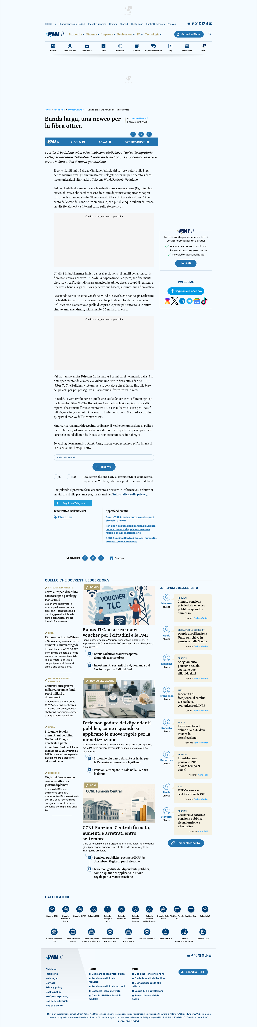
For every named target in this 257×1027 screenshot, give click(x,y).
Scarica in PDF (135, 141)
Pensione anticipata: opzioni (108, 986)
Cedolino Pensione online (150, 973)
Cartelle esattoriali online (150, 978)
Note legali (52, 978)
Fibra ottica (65, 517)
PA (139, 34)
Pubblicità (52, 973)
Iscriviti (186, 263)
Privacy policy (54, 987)
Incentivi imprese (97, 24)
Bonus (94, 587)
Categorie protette (60, 587)
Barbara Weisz (201, 618)
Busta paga (137, 24)
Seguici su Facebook (188, 291)
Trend (48, 24)
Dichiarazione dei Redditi (72, 24)
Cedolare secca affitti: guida (108, 973)
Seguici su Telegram (73, 503)
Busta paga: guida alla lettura (146, 984)
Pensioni (171, 24)
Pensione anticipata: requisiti (102, 980)
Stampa (76, 141)
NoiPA (51, 727)
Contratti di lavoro (155, 24)
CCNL (93, 785)
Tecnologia (152, 34)
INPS (180, 690)
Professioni (125, 34)
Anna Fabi (203, 775)
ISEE (180, 786)
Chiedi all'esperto (188, 843)
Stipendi (124, 24)
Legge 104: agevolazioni (149, 990)
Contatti (51, 982)
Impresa (107, 34)
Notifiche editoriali (57, 1001)
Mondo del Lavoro (102, 680)
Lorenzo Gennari (139, 118)
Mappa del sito (54, 1005)
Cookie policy (53, 992)
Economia (75, 34)
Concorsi (54, 773)
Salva (103, 141)
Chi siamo (51, 969)
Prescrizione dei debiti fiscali (146, 997)
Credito (113, 24)
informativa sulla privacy (130, 494)
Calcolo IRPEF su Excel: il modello (105, 997)
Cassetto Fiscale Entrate (106, 990)
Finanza (91, 34)
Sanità (181, 722)
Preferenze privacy (57, 996)
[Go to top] (221, 1015)
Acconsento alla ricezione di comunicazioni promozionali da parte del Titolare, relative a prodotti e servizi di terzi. (118, 478)
